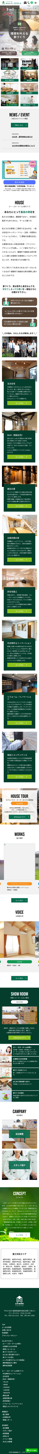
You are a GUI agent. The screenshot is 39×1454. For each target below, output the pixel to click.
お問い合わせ (6, 1330)
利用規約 (5, 1333)
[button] (35, 2)
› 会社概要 (5, 1428)
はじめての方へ (7, 1341)
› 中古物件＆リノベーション (11, 1373)
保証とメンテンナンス (17, 754)
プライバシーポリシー (9, 1335)
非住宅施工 (12, 591)
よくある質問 (6, 1327)
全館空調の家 (13, 537)
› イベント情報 (7, 1439)
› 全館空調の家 (7, 1398)
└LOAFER (5, 1390)
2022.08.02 (15, 134)
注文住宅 (11, 383)
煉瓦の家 (11, 488)
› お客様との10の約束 (9, 1346)
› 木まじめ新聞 (7, 1442)
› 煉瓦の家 (5, 1395)
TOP (3, 1325)
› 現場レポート (7, 1420)
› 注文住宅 (5, 1376)
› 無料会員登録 (7, 1365)
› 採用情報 (5, 1433)
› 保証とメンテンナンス (10, 1406)
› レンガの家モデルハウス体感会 (13, 1360)
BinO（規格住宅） (15, 435)
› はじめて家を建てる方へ (11, 1354)
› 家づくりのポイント (9, 1352)
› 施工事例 (5, 1414)
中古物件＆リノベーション (19, 643)
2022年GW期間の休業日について (23, 146)
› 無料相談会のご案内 (9, 1363)
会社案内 (5, 1425)
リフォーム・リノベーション (19, 697)
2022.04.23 (15, 143)
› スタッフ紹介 (7, 1431)
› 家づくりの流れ (8, 1357)
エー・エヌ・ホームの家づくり (12, 1371)
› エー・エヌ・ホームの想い (11, 1344)
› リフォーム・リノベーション (12, 1404)
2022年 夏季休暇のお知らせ (22, 137)
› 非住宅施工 (6, 1401)
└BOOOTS (6, 1393)
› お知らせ (5, 1436)
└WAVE (5, 1384)
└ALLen (5, 1382)
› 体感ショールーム (8, 1349)
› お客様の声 (6, 1417)
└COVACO (6, 1387)
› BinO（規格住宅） (9, 1379)
